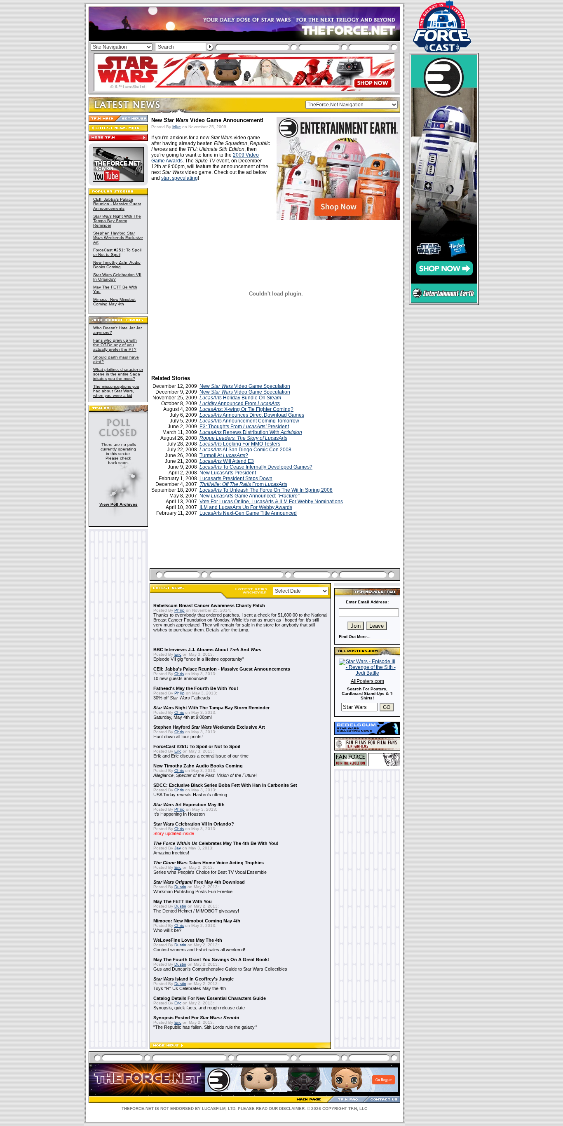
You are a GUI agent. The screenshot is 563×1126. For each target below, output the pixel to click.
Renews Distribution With (250, 432)
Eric (177, 654)
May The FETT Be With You (182, 901)
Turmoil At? (223, 455)
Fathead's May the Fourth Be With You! (195, 688)
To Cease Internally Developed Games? (255, 467)
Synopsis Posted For (196, 1017)
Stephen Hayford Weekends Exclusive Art (118, 237)
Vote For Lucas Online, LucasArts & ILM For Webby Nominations (271, 501)
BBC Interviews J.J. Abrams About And (207, 649)
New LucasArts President (227, 473)
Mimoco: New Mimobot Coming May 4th (114, 301)
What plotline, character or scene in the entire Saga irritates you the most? (118, 374)
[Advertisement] (275, 552)
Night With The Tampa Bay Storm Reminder (117, 221)
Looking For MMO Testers (239, 444)
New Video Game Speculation (244, 386)
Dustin (180, 886)
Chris (179, 673)
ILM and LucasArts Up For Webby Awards (245, 507)
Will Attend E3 (226, 461)
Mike (176, 126)
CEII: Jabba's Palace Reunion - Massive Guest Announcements (117, 204)
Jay (177, 848)
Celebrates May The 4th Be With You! (216, 843)
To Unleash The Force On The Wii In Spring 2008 (266, 490)
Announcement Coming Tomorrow (249, 421)
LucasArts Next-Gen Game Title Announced (248, 513)
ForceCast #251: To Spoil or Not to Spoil (117, 252)
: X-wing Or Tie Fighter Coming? (246, 409)
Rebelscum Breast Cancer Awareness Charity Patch (209, 605)
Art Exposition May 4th (189, 804)
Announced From (239, 403)
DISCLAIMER (292, 1108)
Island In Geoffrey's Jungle (193, 978)
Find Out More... (355, 636)
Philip (179, 610)
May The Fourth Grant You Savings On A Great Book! (211, 959)
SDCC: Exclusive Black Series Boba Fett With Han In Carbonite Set (225, 785)
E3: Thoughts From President (244, 426)
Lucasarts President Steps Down (235, 478)
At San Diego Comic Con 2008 (245, 450)
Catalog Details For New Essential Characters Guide (209, 998)
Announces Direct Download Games (251, 415)
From (243, 484)
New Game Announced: (249, 496)
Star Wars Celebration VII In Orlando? (193, 823)
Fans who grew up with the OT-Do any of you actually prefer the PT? (115, 345)
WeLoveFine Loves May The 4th (187, 940)
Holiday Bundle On (240, 398)
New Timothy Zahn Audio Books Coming (117, 264)
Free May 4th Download (199, 882)
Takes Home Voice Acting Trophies (208, 862)
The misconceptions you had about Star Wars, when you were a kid (116, 391)
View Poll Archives (118, 504)
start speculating (179, 178)
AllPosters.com (367, 681)
